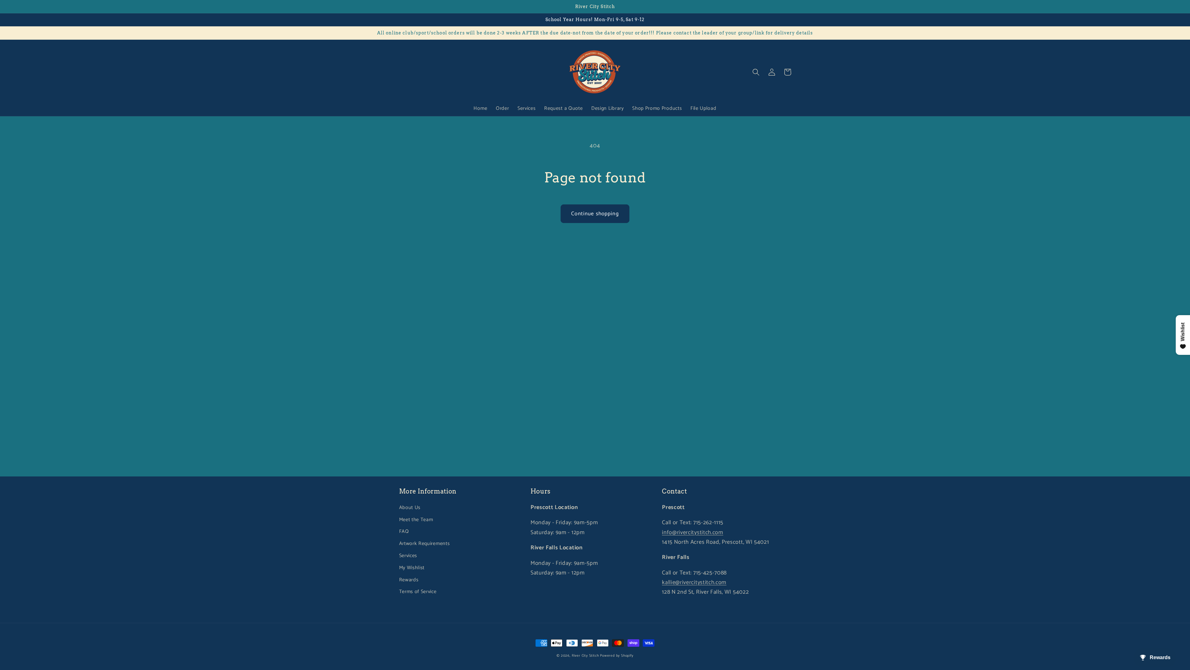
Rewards (409, 580)
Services (408, 556)
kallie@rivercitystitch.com (694, 582)
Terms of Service (418, 591)
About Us (410, 507)
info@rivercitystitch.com (692, 532)
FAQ (404, 531)
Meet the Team (416, 520)
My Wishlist (412, 568)
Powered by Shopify (616, 656)
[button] (756, 72)
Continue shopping (595, 213)
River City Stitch (585, 656)
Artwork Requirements (424, 543)
